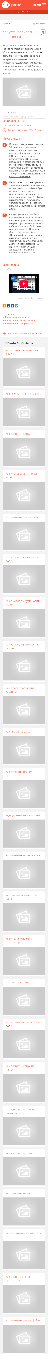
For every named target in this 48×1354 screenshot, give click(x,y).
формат (35, 161)
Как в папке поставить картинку (20, 689)
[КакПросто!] (11, 4)
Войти (37, 4)
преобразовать (17, 158)
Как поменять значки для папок (21, 897)
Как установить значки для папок (22, 1024)
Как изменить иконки (19, 1193)
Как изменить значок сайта (23, 517)
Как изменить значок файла (23, 1320)
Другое (29, 12)
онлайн (25, 167)
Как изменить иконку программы (19, 773)
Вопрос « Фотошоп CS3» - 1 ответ (25, 130)
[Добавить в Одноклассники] (4, 305)
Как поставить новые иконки (20, 320)
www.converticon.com (19, 176)
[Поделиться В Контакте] (8, 305)
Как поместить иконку (19, 982)
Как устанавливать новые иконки (22, 475)
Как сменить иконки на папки (20, 1067)
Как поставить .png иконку (19, 323)
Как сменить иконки (18, 434)
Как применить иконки (17, 317)
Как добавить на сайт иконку (23, 394)
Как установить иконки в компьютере (21, 940)
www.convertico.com (30, 173)
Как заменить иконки (19, 1153)
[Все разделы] (44, 4)
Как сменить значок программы (18, 1278)
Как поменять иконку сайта (17, 125)
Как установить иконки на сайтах (22, 646)
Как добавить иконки (13, 120)
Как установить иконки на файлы (22, 352)
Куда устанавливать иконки (23, 815)
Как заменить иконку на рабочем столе (20, 1111)
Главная (5, 12)
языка (12, 185)
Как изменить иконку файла (23, 855)
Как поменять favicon (19, 731)
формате (37, 153)
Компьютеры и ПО (17, 12)
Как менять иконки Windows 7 (23, 1234)
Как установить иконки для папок (22, 559)
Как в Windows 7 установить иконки (23, 602)
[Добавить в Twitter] (16, 305)
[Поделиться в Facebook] (12, 305)
